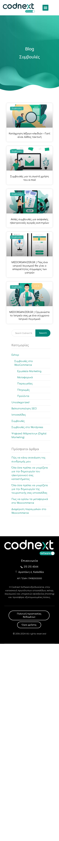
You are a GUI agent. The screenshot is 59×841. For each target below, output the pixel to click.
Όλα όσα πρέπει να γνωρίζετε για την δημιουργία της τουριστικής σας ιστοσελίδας (29, 489)
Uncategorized (20, 402)
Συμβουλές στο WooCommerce (23, 363)
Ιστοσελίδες (18, 415)
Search (43, 333)
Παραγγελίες (25, 383)
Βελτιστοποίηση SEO (24, 408)
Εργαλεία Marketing (29, 371)
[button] (45, 8)
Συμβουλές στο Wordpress (27, 427)
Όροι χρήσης (29, 625)
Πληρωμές (23, 390)
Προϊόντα (23, 396)
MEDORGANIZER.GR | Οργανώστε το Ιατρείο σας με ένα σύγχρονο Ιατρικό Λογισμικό (29, 315)
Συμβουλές (18, 421)
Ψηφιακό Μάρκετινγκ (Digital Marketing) (28, 435)
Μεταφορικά (25, 377)
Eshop (15, 355)
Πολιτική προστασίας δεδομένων (29, 615)
